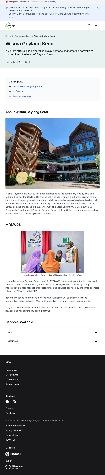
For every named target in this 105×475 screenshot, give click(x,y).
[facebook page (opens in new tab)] (7, 401)
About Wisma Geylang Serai (27, 86)
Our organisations (22, 36)
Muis (10, 332)
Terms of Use (11, 435)
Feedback (11, 413)
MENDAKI (13, 341)
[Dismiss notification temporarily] (98, 7)
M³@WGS (18, 91)
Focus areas (11, 370)
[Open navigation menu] (96, 25)
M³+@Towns (11, 374)
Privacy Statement (14, 430)
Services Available (22, 96)
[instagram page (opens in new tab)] (14, 401)
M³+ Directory (12, 379)
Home (8, 36)
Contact (9, 408)
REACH (10, 440)
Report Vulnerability (14, 425)
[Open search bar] (89, 25)
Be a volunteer (12, 384)
